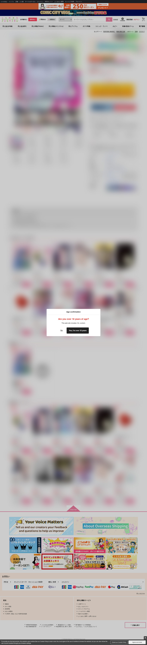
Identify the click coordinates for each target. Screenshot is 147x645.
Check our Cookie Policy (119, 642)
